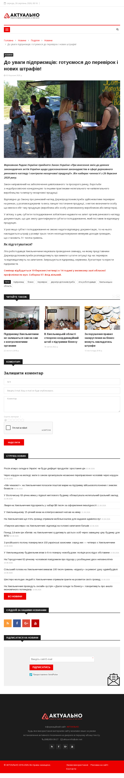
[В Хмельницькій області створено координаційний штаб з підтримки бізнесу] (62, 318)
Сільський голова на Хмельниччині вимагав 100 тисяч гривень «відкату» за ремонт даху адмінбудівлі (61, 569)
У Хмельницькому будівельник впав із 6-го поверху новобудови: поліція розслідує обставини (57, 552)
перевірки (42, 282)
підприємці (18, 282)
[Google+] (65, 746)
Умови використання (77, 765)
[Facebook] (58, 746)
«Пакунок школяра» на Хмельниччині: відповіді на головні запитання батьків (46, 525)
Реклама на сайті (99, 765)
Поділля (35, 40)
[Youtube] (72, 746)
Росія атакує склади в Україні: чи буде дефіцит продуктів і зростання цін (44, 468)
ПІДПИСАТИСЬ (41, 667)
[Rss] (51, 746)
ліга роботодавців (87, 282)
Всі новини (15, 596)
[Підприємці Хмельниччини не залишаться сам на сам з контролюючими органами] (21, 318)
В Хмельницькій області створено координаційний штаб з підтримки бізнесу (61, 338)
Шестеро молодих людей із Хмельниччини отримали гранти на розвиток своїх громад (52, 579)
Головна (8, 40)
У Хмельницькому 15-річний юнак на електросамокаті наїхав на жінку (42, 512)
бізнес (31, 282)
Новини (22, 40)
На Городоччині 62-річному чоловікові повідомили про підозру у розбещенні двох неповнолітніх (58, 559)
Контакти (71, 769)
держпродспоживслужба (63, 282)
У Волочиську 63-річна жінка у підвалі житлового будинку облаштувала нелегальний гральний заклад (61, 495)
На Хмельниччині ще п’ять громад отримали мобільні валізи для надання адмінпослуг (52, 518)
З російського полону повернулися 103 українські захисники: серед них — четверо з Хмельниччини (59, 542)
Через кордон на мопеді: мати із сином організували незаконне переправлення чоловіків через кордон (61, 475)
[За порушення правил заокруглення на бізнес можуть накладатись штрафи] (102, 318)
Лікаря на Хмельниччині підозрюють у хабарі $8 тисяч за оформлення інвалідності (50, 505)
